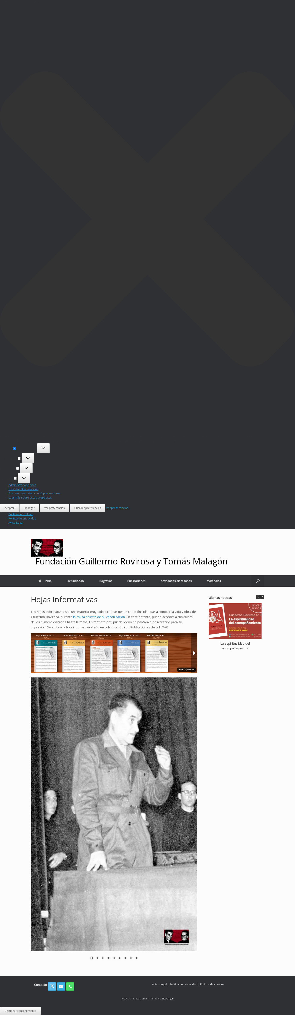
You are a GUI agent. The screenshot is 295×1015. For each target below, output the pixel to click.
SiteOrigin (168, 998)
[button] (147, 219)
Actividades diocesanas (176, 581)
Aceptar (9, 508)
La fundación (75, 581)
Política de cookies (20, 514)
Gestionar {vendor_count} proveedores (34, 493)
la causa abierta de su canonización (99, 617)
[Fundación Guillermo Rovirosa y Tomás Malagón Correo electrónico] (61, 986)
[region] (114, 821)
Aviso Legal (15, 522)
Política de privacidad (22, 518)
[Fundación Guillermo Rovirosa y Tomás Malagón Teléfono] (70, 986)
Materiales (214, 581)
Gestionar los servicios (23, 489)
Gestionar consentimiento (20, 1011)
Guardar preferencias (87, 508)
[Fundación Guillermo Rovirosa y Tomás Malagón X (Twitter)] (52, 986)
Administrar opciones (22, 485)
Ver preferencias (54, 508)
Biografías (105, 581)
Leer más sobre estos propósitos (30, 497)
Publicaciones (136, 581)
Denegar (29, 508)
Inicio (48, 581)
